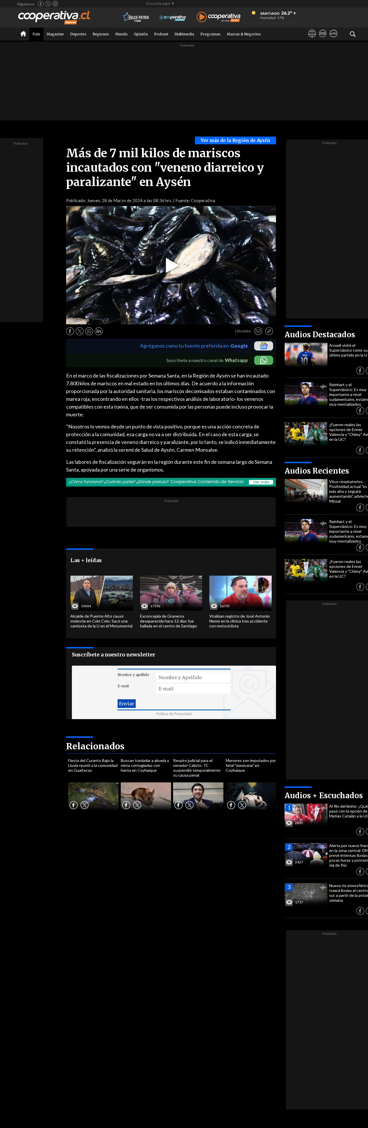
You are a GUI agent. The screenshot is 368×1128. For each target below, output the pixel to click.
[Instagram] (55, 3)
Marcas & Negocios (244, 34)
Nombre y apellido (133, 675)
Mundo (121, 34)
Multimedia (184, 34)
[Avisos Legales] (312, 39)
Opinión (141, 34)
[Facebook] (41, 3)
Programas (210, 34)
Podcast (161, 34)
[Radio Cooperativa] (218, 17)
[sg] (333, 39)
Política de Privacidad (173, 713)
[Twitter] (48, 3)
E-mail (123, 686)
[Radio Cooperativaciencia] (172, 17)
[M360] (323, 39)
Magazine (55, 34)
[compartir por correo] (258, 331)
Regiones (101, 34)
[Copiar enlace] (269, 331)
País (36, 34)
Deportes (78, 34)
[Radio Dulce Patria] (136, 17)
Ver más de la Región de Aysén (235, 140)
